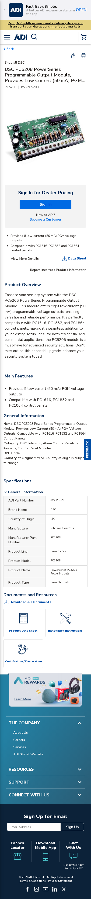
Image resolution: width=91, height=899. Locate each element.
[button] (87, 449)
